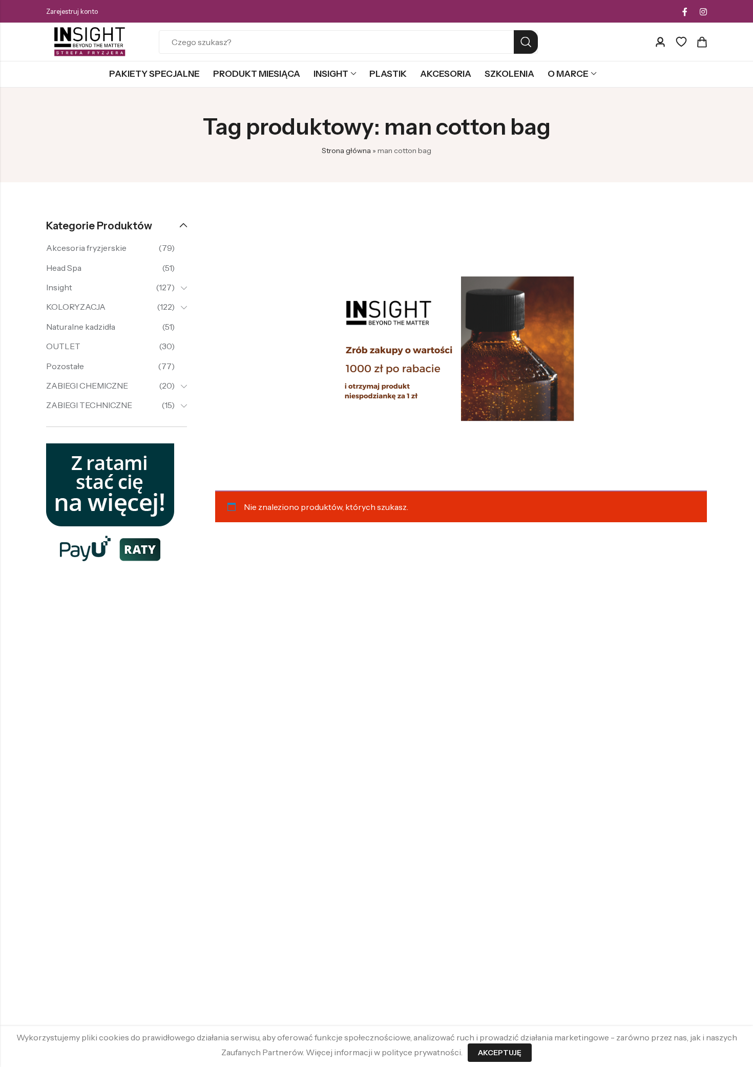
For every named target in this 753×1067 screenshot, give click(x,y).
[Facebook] (684, 12)
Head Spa (63, 268)
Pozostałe (65, 366)
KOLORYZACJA (76, 307)
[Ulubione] (681, 42)
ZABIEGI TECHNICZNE (89, 405)
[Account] (660, 42)
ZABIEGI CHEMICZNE (87, 385)
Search (526, 42)
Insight (59, 287)
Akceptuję (499, 1052)
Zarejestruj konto (72, 11)
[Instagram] (703, 12)
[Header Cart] (702, 42)
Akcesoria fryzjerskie (86, 248)
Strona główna (346, 150)
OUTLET (63, 346)
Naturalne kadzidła (80, 327)
